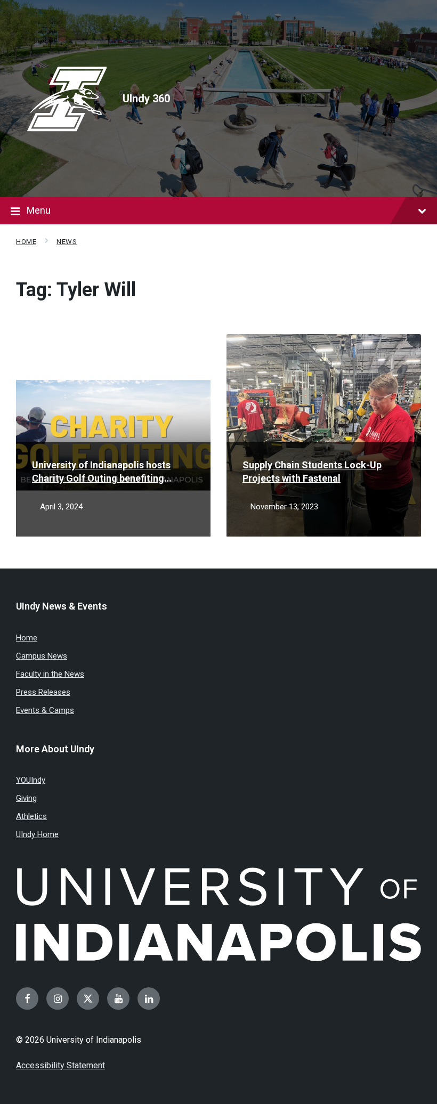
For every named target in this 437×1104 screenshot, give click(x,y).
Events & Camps (45, 710)
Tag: (76, 290)
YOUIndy (30, 780)
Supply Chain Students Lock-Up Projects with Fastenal (312, 471)
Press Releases (43, 692)
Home (26, 242)
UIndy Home (37, 834)
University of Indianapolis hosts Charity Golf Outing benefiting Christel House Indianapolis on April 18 (110, 472)
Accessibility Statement (60, 1065)
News (66, 242)
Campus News (41, 656)
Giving (26, 798)
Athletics (31, 816)
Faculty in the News (50, 674)
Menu (39, 210)
